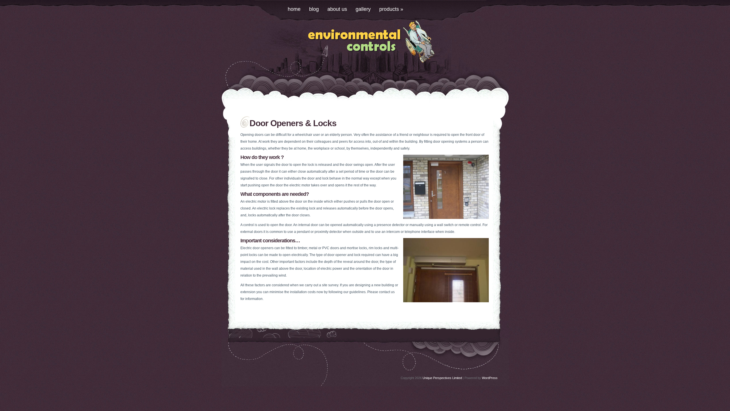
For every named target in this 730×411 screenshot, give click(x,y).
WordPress (490, 378)
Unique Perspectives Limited (442, 378)
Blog (314, 9)
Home (294, 9)
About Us (337, 9)
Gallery (363, 9)
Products (391, 9)
